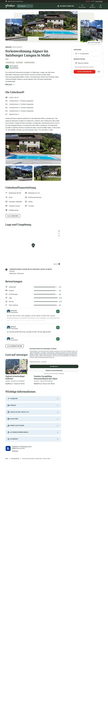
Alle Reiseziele (15, 458)
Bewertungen (99, 1)
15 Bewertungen (13, 67)
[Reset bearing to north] (59, 236)
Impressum (15, 451)
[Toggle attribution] (59, 264)
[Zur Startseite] (10, 6)
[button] (8, 84)
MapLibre (55, 264)
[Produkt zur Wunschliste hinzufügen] (99, 72)
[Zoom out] (59, 233)
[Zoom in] (59, 231)
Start (6, 458)
